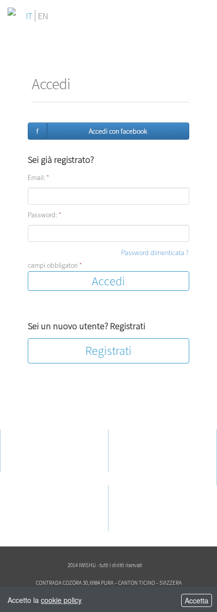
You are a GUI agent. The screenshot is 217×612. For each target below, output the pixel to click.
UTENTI (139, 435)
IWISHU (28, 448)
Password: (45, 214)
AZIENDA (34, 435)
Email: (38, 177)
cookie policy (61, 600)
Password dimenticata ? (155, 252)
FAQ (131, 512)
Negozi (136, 466)
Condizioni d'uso (41, 512)
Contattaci (140, 503)
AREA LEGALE (42, 490)
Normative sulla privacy (50, 503)
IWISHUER (140, 448)
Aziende (137, 457)
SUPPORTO (147, 490)
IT (29, 16)
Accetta (196, 600)
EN (43, 16)
